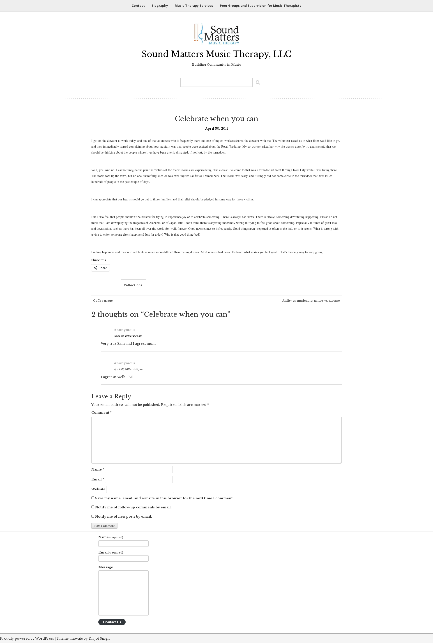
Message (105, 567)
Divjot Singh (99, 638)
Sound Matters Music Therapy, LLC (216, 54)
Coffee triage (102, 300)
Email (97, 479)
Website (98, 489)
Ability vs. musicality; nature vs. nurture (311, 300)
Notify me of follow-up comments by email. (133, 507)
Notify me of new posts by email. (123, 516)
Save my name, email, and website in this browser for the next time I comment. (164, 498)
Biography (160, 5)
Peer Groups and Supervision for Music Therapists (260, 5)
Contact (138, 5)
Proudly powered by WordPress (27, 638)
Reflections (133, 285)
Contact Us (112, 622)
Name (97, 469)
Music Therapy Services (194, 5)
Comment (101, 413)
